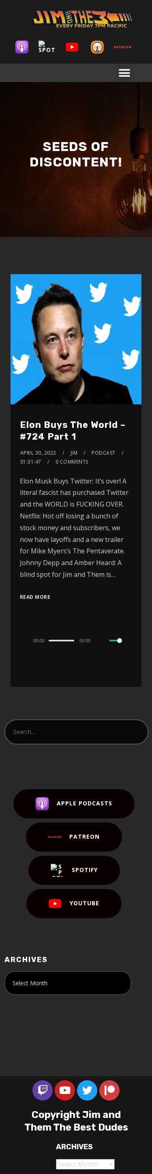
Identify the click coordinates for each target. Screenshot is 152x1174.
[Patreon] (126, 47)
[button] (125, 73)
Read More (35, 596)
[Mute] (103, 641)
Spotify (85, 869)
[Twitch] (42, 1090)
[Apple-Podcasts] (26, 47)
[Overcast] (101, 47)
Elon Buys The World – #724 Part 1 (73, 430)
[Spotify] (51, 47)
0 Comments (72, 461)
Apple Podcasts (84, 803)
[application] (76, 640)
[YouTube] (76, 47)
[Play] (18, 640)
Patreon (84, 836)
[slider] (120, 647)
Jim (74, 452)
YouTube (84, 902)
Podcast (104, 452)
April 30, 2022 (38, 452)
